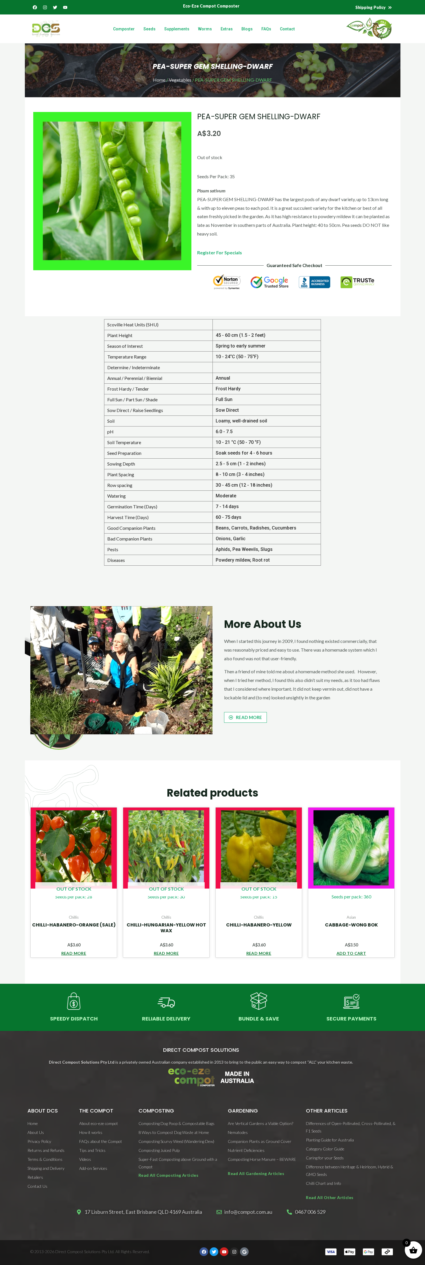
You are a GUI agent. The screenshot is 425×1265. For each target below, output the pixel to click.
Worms (205, 29)
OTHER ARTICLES (327, 1110)
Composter (124, 29)
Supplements (176, 29)
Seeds (149, 29)
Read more (73, 953)
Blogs (247, 29)
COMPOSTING (156, 1110)
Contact (287, 29)
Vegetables (180, 79)
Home (159, 79)
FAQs (266, 29)
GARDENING (243, 1110)
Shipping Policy (370, 7)
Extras (227, 29)
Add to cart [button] (351, 953)
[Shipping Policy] (390, 7)
